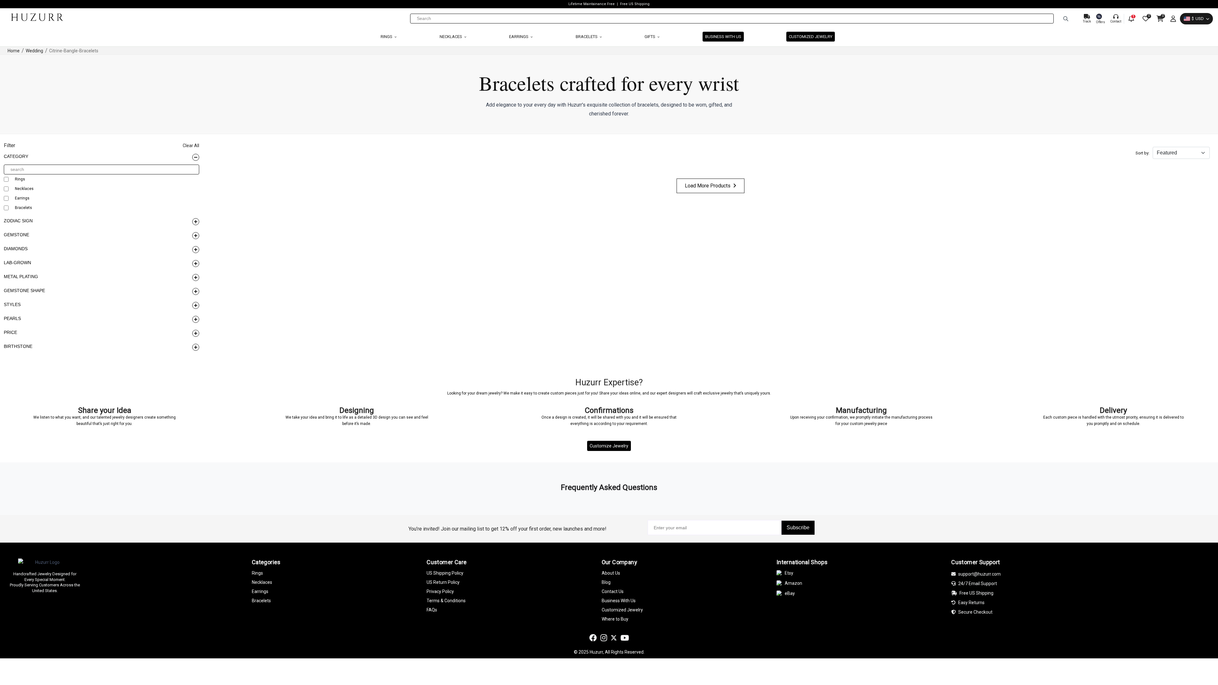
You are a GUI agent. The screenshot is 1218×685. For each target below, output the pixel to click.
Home (14, 50)
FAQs (432, 609)
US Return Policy (443, 582)
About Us (611, 573)
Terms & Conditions (446, 600)
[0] (1145, 19)
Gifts (650, 36)
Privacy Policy (440, 591)
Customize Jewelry (609, 445)
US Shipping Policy (445, 573)
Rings (387, 36)
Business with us (723, 36)
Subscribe (798, 527)
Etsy (789, 573)
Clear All (191, 145)
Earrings (519, 36)
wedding (34, 50)
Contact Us (613, 591)
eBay (790, 593)
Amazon (793, 583)
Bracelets (587, 36)
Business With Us (619, 600)
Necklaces (451, 36)
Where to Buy (615, 619)
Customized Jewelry (810, 36)
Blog (606, 582)
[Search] (1066, 19)
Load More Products (707, 186)
